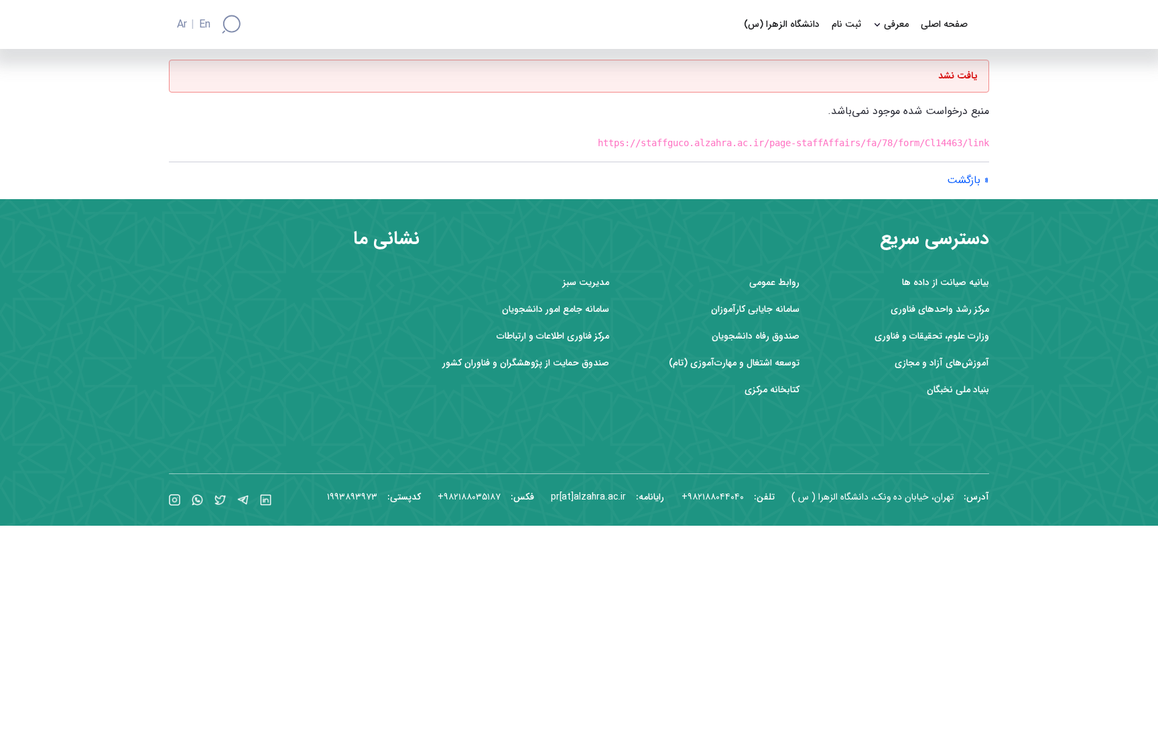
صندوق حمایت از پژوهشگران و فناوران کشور (525, 363)
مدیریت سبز (586, 283)
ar (182, 25)
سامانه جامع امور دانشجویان (555, 309)
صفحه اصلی (944, 24)
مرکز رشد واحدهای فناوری (940, 309)
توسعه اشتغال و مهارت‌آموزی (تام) (734, 363)
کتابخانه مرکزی (772, 390)
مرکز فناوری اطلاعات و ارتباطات (553, 336)
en (204, 25)
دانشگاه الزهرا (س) (782, 24)
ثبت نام (846, 24)
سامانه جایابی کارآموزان (755, 309)
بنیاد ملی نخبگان (958, 390)
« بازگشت (968, 180)
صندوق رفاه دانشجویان (755, 336)
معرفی (896, 24)
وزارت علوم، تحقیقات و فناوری (932, 336)
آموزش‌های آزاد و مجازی (942, 363)
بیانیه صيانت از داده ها (945, 283)
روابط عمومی (774, 283)
